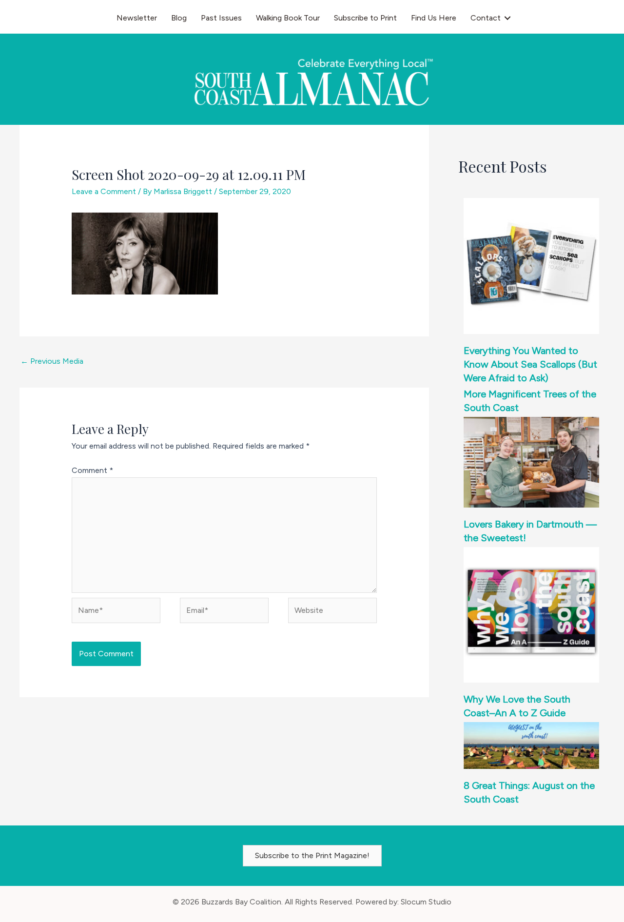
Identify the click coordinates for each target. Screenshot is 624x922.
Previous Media (51, 361)
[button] (507, 18)
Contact (485, 17)
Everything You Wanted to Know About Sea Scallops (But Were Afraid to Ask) (530, 364)
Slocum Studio (426, 901)
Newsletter (137, 17)
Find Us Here (433, 17)
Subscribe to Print (365, 17)
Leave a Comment (104, 191)
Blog (179, 17)
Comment (92, 470)
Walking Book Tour (288, 17)
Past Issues (221, 17)
